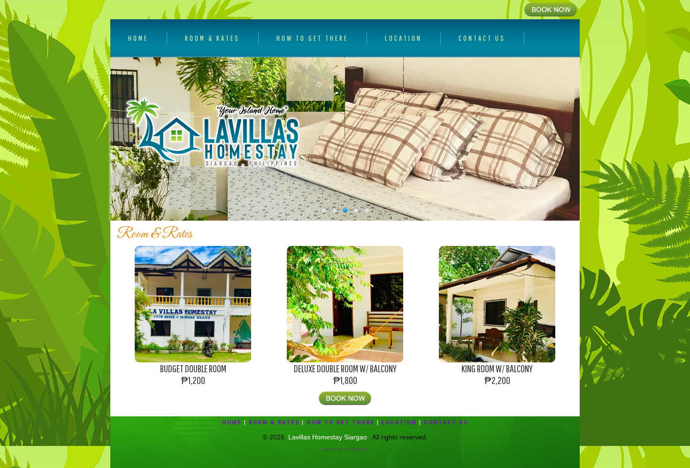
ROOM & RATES (212, 38)
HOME (138, 38)
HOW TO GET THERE (312, 38)
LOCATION (403, 38)
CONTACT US (482, 38)
